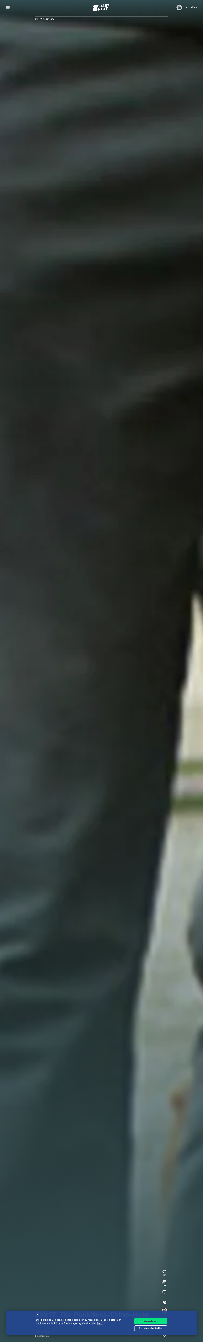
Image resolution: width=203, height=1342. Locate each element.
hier (99, 1323)
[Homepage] (101, 7)
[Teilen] (164, 1302)
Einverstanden (151, 1321)
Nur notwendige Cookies (150, 1328)
